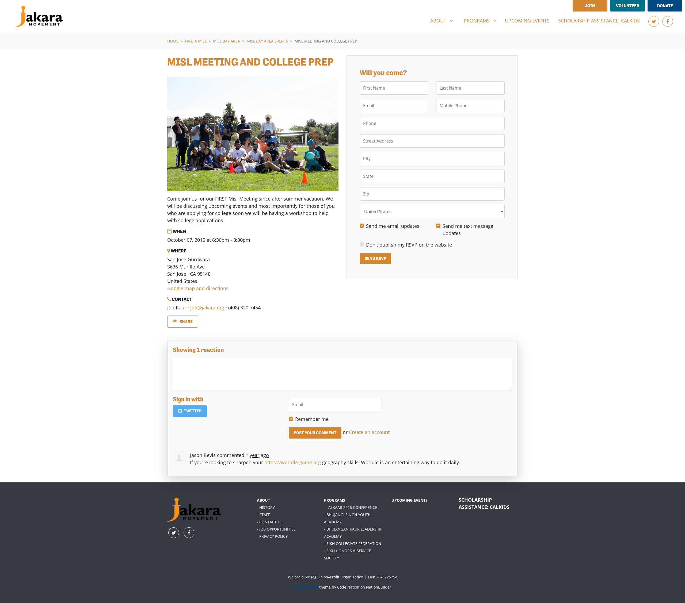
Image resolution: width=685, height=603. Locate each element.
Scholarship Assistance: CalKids (599, 20)
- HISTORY (266, 507)
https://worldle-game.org (292, 462)
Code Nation (348, 587)
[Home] (39, 17)
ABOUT (263, 500)
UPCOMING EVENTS (409, 500)
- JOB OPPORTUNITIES (276, 529)
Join (590, 5)
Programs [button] (482, 20)
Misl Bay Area (226, 41)
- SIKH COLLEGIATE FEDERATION (352, 543)
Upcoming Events (527, 20)
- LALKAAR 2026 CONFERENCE (350, 507)
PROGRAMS (334, 500)
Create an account (369, 432)
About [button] (443, 20)
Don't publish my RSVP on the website (409, 245)
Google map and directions (198, 288)
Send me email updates (392, 226)
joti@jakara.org (207, 307)
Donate (665, 5)
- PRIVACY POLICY (272, 536)
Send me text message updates (468, 230)
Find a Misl (196, 41)
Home (172, 41)
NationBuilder (378, 587)
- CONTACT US (270, 521)
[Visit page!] (653, 21)
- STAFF (263, 514)
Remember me (312, 419)
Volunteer (627, 5)
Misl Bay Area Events (267, 41)
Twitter (192, 410)
